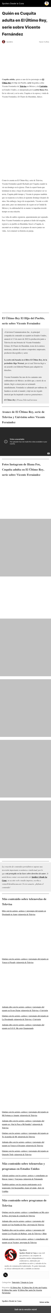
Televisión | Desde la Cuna (22, 1282)
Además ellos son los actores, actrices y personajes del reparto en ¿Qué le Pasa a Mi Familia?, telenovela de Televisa (23, 1124)
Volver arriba (44, 1302)
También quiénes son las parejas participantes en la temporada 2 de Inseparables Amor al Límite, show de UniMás (23, 1188)
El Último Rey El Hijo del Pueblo (34, 1288)
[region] (25, 119)
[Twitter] (5, 1275)
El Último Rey (16, 1288)
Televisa (23, 86)
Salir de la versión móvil (25, 1309)
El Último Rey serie (9, 1290)
